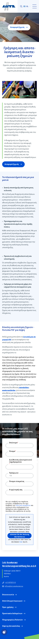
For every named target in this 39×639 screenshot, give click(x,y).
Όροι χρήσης (8, 607)
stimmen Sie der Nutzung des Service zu (19, 535)
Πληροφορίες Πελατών (12, 620)
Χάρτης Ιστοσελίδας (11, 626)
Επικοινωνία (8, 595)
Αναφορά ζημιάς (17, 27)
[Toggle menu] (34, 6)
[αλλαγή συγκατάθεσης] (4, 632)
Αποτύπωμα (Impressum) (12, 601)
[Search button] (21, 6)
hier (21, 542)
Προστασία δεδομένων (12, 613)
